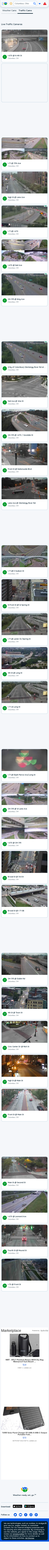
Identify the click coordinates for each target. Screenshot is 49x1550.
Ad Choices (29, 1538)
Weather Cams (9, 10)
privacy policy (18, 1534)
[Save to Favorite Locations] (11, 3)
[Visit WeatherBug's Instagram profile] (31, 1514)
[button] (46, 1523)
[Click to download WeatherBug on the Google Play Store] (29, 1507)
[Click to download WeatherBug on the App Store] (17, 1507)
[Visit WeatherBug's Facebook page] (25, 1514)
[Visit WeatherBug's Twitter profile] (15, 1514)
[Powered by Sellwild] (44, 1331)
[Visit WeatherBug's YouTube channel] (20, 1514)
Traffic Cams (25, 10)
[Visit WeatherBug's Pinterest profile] (36, 1514)
